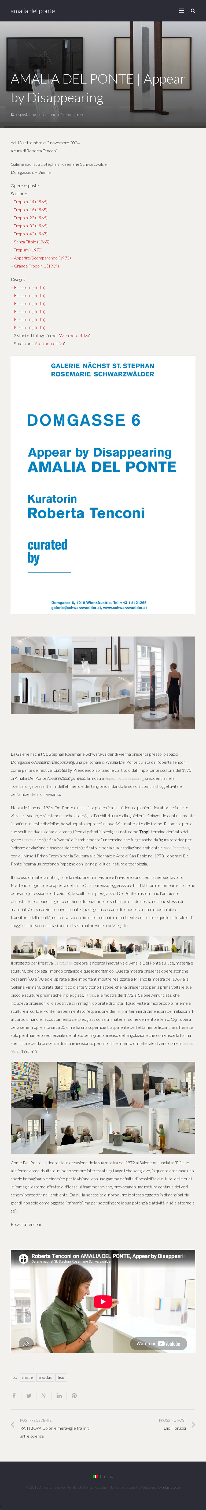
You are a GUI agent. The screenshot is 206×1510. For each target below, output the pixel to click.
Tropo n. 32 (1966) (30, 225)
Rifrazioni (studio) (29, 287)
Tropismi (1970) (28, 249)
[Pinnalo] (72, 1395)
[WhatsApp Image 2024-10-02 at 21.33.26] (183, 947)
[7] (126, 1131)
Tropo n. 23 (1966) (30, 217)
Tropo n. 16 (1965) (30, 209)
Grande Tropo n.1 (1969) (36, 265)
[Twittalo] (28, 1395)
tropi (79, 114)
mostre (27, 1377)
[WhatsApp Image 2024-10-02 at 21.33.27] (22, 947)
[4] (114, 947)
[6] (160, 947)
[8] (172, 1131)
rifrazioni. (66, 114)
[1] (45, 947)
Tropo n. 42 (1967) (30, 233)
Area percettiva (74, 335)
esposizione (26, 114)
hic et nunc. (47, 114)
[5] (137, 947)
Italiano (106, 1476)
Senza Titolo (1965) (31, 241)
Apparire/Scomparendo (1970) (42, 257)
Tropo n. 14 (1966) (30, 201)
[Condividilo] (16, 1395)
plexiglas (45, 1377)
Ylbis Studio (171, 1487)
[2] (68, 947)
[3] (91, 947)
